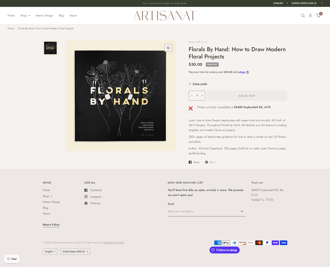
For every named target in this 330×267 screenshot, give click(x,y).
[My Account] (310, 15)
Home (11, 15)
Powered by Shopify (113, 242)
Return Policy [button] (51, 224)
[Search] (303, 15)
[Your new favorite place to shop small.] (165, 3)
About (73, 15)
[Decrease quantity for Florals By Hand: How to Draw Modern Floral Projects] (192, 95)
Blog (61, 15)
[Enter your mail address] (242, 211)
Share (197, 162)
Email (171, 204)
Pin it (212, 162)
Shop (23, 15)
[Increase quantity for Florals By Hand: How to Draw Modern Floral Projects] (202, 95)
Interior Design (44, 15)
